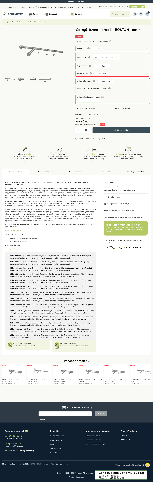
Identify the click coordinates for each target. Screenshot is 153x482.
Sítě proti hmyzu (56, 14)
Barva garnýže (105, 172)
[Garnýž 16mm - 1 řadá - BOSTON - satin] (35, 50)
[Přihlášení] (141, 14)
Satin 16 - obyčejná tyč (38, 22)
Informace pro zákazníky (64, 7)
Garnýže (78, 14)
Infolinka (103, 7)
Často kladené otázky (44, 7)
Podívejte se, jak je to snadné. (25, 346)
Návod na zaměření (45, 172)
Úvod (88, 7)
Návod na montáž (76, 172)
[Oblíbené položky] (135, 14)
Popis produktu (15, 172)
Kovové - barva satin (19, 22)
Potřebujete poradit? (135, 172)
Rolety (35, 14)
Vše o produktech (9, 7)
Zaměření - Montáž (26, 7)
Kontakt (81, 7)
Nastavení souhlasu (76, 477)
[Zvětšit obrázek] (116, 57)
